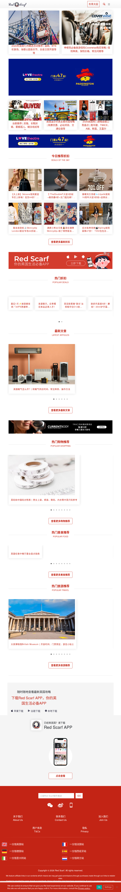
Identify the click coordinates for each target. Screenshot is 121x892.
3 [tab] (59, 398)
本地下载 (52, 711)
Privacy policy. (84, 888)
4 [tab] (61, 398)
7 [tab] (67, 509)
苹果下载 (18, 711)
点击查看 (60, 775)
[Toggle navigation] (109, 4)
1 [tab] (59, 321)
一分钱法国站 (76, 844)
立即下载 (76, 263)
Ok (99, 887)
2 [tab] (61, 321)
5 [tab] (64, 398)
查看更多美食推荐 (60, 574)
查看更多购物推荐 (60, 521)
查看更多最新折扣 (60, 241)
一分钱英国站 (16, 844)
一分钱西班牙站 (77, 851)
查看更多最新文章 (60, 410)
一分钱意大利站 (17, 858)
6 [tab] (67, 398)
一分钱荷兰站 (76, 858)
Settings (108, 887)
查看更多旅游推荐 (60, 665)
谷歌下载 (35, 711)
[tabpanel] (20, 305)
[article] (34, 32)
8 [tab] (69, 509)
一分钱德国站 (16, 851)
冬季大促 (93, 4)
